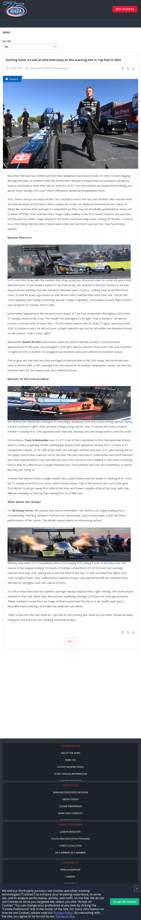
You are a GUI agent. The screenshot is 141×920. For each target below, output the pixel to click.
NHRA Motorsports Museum (70, 792)
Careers (70, 876)
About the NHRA (70, 753)
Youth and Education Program (70, 838)
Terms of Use (65, 916)
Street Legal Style (70, 845)
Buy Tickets (125, 9)
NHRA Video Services (70, 813)
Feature (13, 79)
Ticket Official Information (70, 773)
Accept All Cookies (124, 902)
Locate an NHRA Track (70, 766)
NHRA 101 (70, 760)
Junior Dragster (70, 831)
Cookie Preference (70, 806)
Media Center (71, 799)
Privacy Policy (63, 913)
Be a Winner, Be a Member (70, 852)
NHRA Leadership (70, 869)
